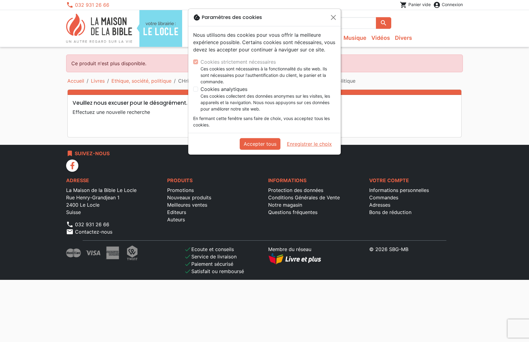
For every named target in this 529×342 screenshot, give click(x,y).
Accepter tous (260, 144)
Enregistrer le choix (309, 144)
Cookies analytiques (224, 89)
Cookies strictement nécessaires (238, 62)
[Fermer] (333, 17)
